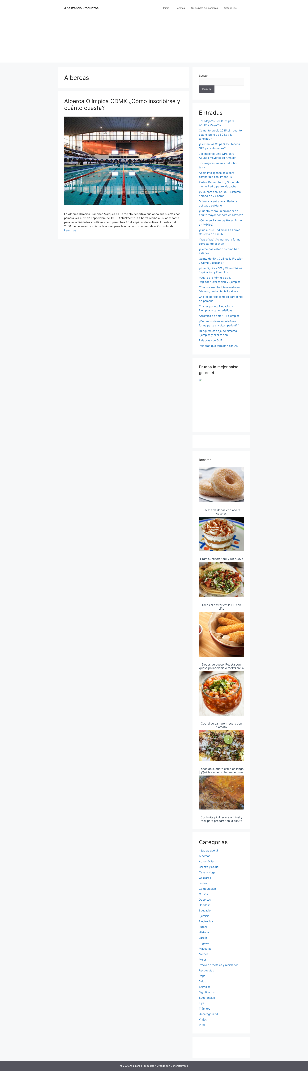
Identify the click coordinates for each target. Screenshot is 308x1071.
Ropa (202, 976)
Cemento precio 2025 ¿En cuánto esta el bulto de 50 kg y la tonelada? (220, 134)
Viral (202, 1025)
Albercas (204, 856)
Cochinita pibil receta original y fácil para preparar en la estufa (221, 819)
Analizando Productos (81, 8)
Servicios (204, 986)
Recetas (180, 7)
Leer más (70, 230)
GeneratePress (179, 1065)
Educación (205, 910)
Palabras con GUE (210, 340)
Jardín (203, 937)
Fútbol (203, 926)
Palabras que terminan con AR (218, 345)
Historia (204, 932)
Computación (207, 888)
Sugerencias (207, 997)
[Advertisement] (154, 40)
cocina (203, 883)
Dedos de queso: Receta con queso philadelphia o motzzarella (221, 666)
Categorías (230, 7)
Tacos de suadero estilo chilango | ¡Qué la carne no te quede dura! (221, 770)
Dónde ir (204, 905)
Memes (203, 954)
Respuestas (206, 970)
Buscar (203, 75)
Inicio (166, 7)
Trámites (204, 1008)
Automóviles (207, 861)
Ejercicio (204, 916)
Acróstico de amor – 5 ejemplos (219, 315)
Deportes (205, 899)
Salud (202, 981)
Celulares (205, 877)
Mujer (202, 959)
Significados (207, 992)
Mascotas (205, 948)
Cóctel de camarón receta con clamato (221, 725)
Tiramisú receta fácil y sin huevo (221, 559)
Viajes (203, 1019)
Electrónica (206, 921)
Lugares (204, 943)
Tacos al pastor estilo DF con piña (221, 606)
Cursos (203, 894)
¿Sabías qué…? (208, 850)
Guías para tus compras (204, 7)
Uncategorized (208, 1014)
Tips (201, 1003)
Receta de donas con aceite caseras (221, 511)
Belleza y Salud (209, 867)
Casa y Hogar (207, 872)
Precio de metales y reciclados (218, 965)
